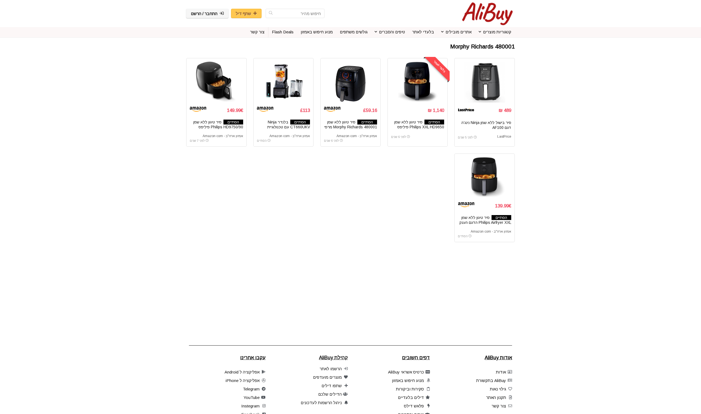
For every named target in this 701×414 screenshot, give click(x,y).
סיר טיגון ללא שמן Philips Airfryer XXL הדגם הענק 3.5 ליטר (485, 222)
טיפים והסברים (392, 32)
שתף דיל (243, 13)
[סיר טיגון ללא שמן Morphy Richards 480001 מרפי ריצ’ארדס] (350, 82)
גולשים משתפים (353, 32)
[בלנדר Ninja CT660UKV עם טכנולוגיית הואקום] (283, 82)
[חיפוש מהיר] (271, 13)
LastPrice (504, 136)
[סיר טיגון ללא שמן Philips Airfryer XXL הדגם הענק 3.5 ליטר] (484, 177)
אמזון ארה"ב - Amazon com (357, 136)
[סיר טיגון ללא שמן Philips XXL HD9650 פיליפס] (417, 82)
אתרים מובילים (459, 32)
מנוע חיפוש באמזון (317, 32)
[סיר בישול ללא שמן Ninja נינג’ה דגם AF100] (484, 82)
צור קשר (257, 32)
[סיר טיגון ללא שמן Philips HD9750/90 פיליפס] (216, 82)
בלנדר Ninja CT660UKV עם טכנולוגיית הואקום (288, 127)
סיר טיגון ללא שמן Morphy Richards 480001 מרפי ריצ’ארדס (350, 127)
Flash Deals (283, 32)
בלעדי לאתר (423, 32)
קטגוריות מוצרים (497, 32)
